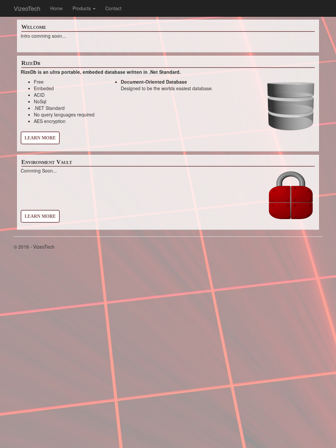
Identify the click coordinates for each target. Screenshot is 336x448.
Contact (113, 8)
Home (56, 8)
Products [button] (82, 8)
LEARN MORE (40, 137)
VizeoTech (27, 8)
